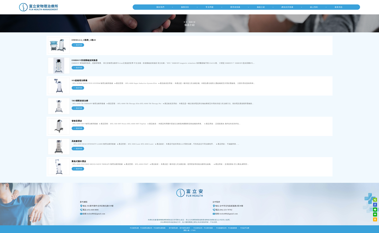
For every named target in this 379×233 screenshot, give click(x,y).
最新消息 (339, 7)
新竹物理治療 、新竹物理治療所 (179, 228)
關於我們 (160, 7)
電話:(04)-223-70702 (223, 210)
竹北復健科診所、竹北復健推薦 (226, 228)
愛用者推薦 (235, 7)
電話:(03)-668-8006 (91, 210)
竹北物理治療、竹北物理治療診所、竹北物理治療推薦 (147, 228)
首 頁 (185, 22)
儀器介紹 (261, 7)
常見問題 (210, 7)
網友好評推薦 (287, 7)
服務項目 (185, 7)
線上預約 (314, 7)
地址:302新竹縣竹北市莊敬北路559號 (98, 206)
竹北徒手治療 (244, 228)
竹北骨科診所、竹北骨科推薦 (203, 228)
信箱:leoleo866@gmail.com (94, 214)
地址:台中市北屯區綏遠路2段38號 (229, 206)
